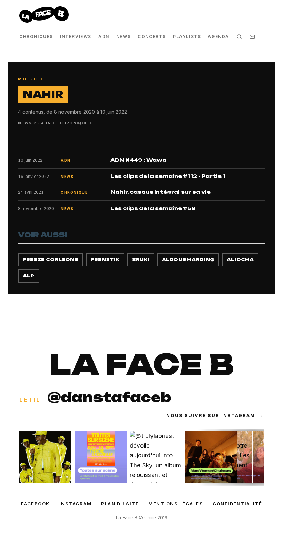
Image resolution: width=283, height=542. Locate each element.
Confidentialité (237, 503)
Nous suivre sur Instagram (215, 415)
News (123, 36)
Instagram (75, 503)
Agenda (218, 36)
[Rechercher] (239, 37)
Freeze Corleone (50, 259)
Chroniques (36, 36)
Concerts (152, 36)
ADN (103, 36)
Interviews (75, 36)
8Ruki (140, 259)
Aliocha (240, 259)
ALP (29, 275)
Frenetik (105, 259)
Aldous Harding (188, 259)
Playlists (187, 36)
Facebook (35, 503)
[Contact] (252, 36)
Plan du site (120, 503)
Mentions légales (175, 503)
